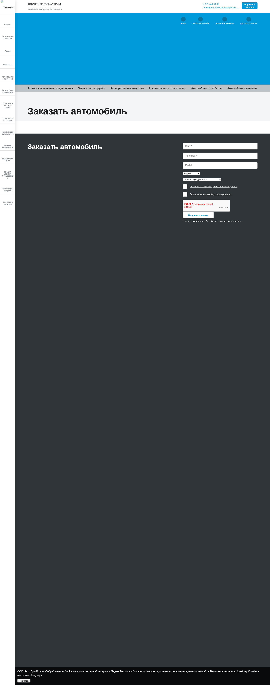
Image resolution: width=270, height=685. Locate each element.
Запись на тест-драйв (91, 88)
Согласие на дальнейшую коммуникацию (211, 194)
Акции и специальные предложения (50, 88)
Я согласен (24, 681)
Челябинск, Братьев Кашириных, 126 (221, 7)
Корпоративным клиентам (127, 88)
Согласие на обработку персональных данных (213, 186)
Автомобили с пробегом (206, 88)
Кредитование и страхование (167, 88)
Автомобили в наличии (242, 88)
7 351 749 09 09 (211, 4)
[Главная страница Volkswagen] (7, 7)
